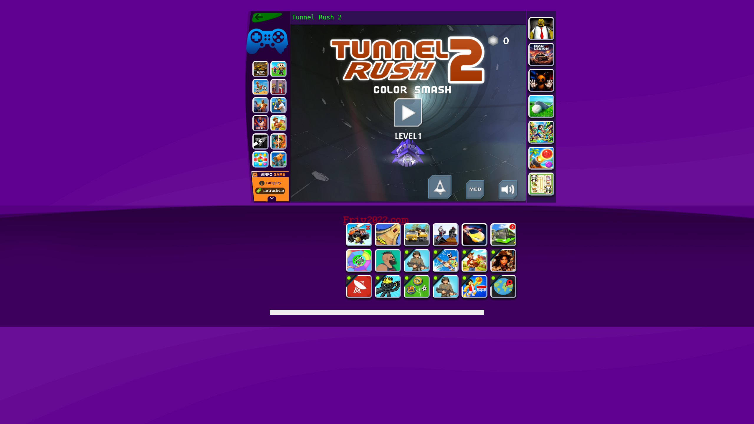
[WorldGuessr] (503, 295)
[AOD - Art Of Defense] (260, 69)
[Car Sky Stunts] (388, 243)
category (273, 182)
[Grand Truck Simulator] (417, 243)
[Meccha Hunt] (474, 269)
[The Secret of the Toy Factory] (541, 89)
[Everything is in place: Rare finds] (503, 269)
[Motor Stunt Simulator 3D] (445, 243)
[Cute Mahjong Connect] (541, 192)
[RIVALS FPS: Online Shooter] (278, 105)
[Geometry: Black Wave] (260, 141)
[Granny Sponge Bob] (541, 37)
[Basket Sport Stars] (474, 295)
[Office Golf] (541, 114)
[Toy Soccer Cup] (417, 295)
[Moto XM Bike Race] (260, 87)
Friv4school (255, 27)
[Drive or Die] (359, 243)
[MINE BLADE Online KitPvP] (541, 140)
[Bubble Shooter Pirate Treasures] (541, 166)
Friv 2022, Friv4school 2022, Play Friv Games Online (265, 17)
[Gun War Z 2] (260, 105)
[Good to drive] (278, 123)
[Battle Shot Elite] (417, 269)
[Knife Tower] (445, 269)
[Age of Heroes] (278, 141)
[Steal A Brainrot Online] (278, 69)
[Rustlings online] (359, 295)
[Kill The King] (278, 87)
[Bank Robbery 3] (278, 159)
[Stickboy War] (388, 295)
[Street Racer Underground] (474, 243)
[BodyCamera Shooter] (445, 295)
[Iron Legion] (541, 63)
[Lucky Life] (388, 269)
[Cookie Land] (260, 159)
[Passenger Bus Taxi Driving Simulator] (503, 243)
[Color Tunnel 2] (359, 269)
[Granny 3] (260, 123)
